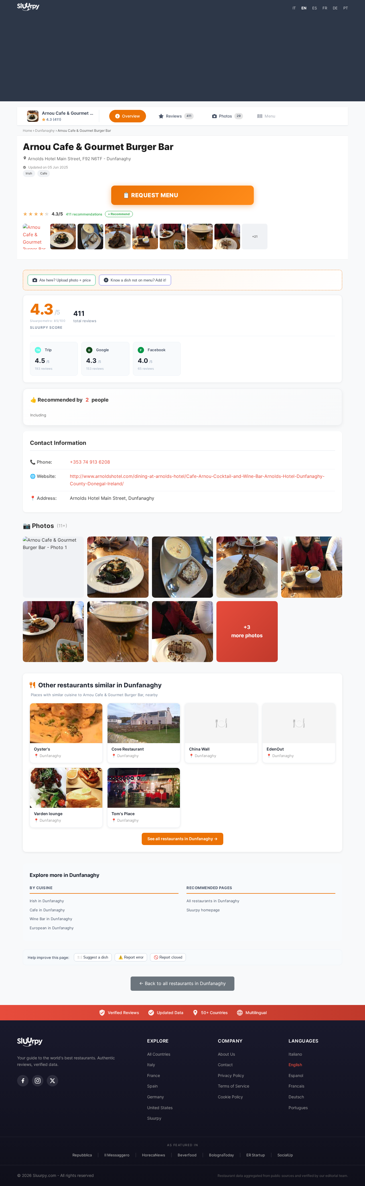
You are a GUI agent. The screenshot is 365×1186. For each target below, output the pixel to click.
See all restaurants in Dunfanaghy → (182, 838)
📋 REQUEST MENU (150, 195)
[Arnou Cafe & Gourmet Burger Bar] (35, 236)
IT (294, 8)
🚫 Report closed (168, 957)
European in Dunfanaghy (52, 928)
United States (160, 1107)
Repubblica (82, 1155)
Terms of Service (233, 1086)
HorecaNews (153, 1155)
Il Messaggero (116, 1155)
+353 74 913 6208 (90, 462)
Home (27, 130)
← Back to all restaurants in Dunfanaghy (182, 983)
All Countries (158, 1054)
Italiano (295, 1054)
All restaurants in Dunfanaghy (212, 901)
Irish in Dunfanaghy (47, 901)
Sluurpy (154, 1118)
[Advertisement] (182, 56)
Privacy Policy (231, 1075)
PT (345, 8)
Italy (151, 1064)
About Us (226, 1054)
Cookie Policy (230, 1096)
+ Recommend (119, 214)
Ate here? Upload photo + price (65, 280)
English (295, 1064)
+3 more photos (247, 631)
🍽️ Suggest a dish (93, 957)
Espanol (296, 1075)
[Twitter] (52, 1080)
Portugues (298, 1107)
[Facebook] (23, 1080)
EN (304, 8)
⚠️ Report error (130, 957)
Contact (225, 1064)
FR (325, 8)
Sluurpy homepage (203, 910)
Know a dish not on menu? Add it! (138, 280)
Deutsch (296, 1096)
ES (314, 8)
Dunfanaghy (45, 130)
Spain (152, 1086)
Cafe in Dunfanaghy (47, 910)
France (153, 1075)
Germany (155, 1096)
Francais (296, 1086)
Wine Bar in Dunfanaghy (51, 918)
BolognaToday (221, 1155)
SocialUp (285, 1155)
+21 (254, 237)
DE (335, 8)
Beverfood (187, 1155)
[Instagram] (37, 1080)
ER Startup (255, 1155)
